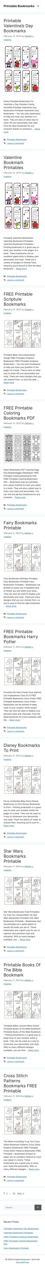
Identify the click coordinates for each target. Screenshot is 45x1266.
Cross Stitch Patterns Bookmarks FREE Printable (20, 1083)
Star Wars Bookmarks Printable (15, 856)
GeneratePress (22, 1262)
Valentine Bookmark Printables (14, 162)
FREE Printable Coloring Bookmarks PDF (19, 413)
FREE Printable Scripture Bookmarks (18, 299)
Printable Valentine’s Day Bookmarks (18, 25)
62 (14, 1193)
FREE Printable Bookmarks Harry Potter (21, 636)
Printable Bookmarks (19, 6)
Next (20, 1193)
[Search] (38, 1207)
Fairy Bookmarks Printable (20, 525)
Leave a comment (15, 143)
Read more (21, 268)
